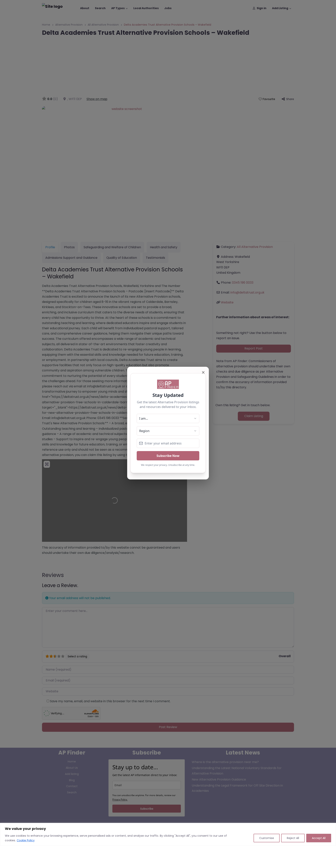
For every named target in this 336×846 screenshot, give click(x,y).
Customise (266, 838)
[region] (168, 834)
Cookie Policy (26, 840)
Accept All (319, 838)
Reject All (293, 838)
